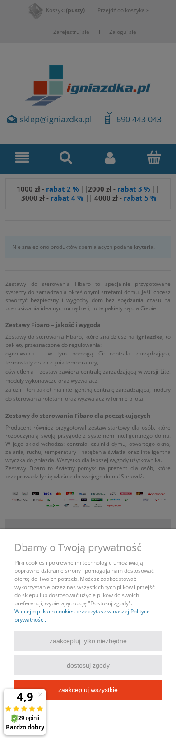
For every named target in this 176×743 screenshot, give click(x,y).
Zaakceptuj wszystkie (88, 689)
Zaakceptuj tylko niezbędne (88, 641)
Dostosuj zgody (88, 665)
